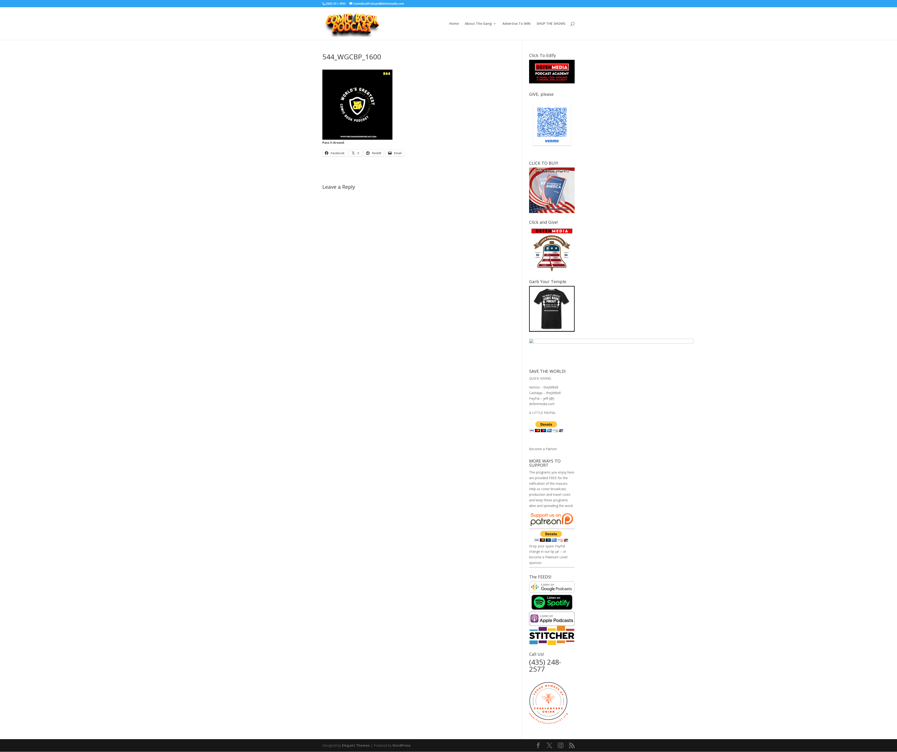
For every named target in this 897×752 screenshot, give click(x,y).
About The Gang (478, 24)
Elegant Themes (356, 745)
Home (454, 24)
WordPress (401, 745)
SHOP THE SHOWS (551, 24)
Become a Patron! (543, 449)
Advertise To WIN (516, 24)
